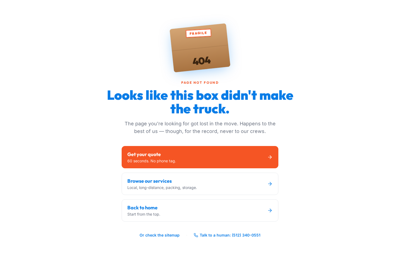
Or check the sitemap (160, 235)
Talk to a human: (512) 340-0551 (230, 235)
